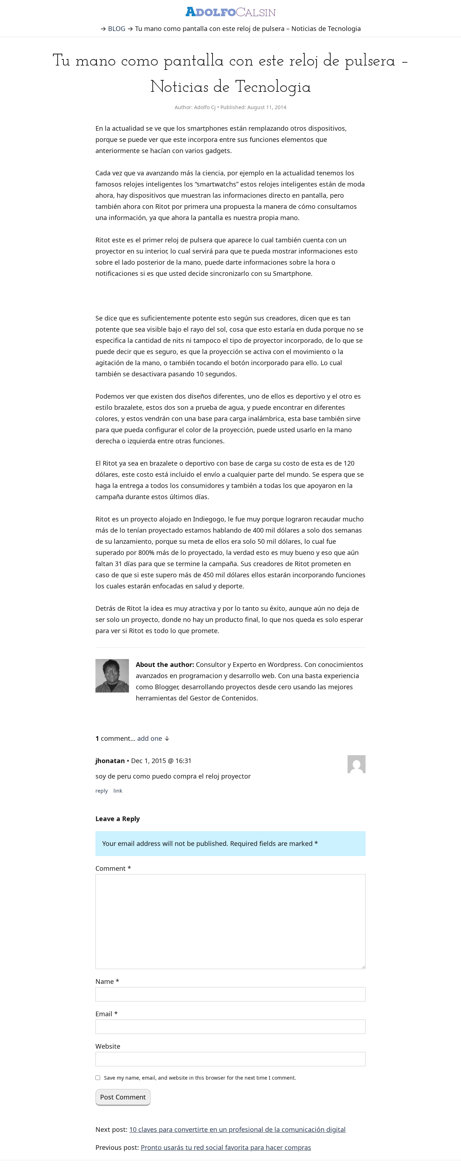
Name (107, 981)
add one (149, 738)
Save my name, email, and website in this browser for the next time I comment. (200, 1077)
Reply (101, 790)
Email (106, 1013)
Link (117, 790)
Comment (113, 868)
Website (107, 1046)
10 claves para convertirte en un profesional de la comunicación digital (237, 1129)
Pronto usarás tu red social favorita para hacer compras (226, 1147)
